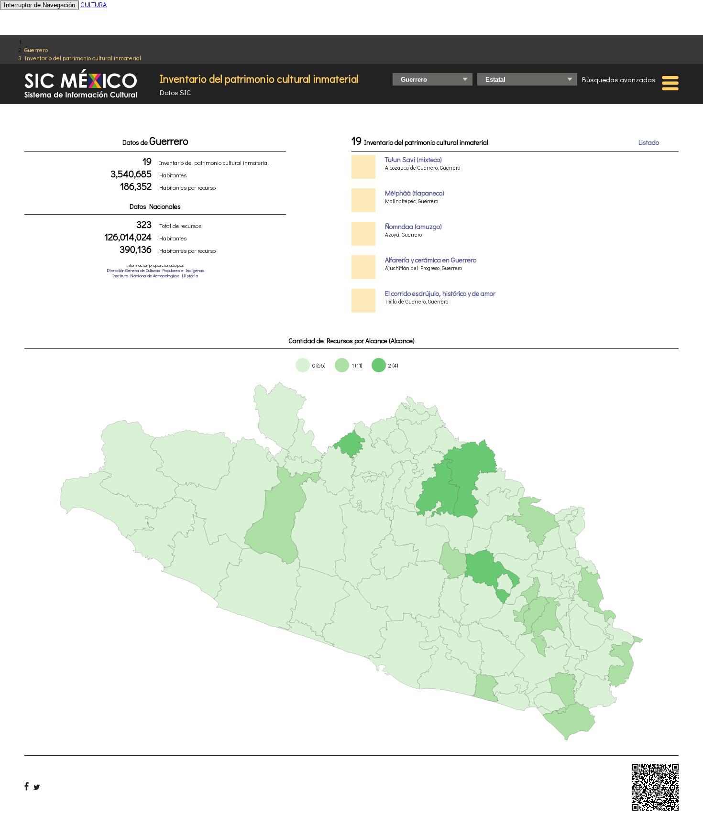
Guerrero (36, 49)
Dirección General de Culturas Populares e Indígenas (155, 270)
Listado (648, 142)
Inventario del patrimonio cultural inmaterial (82, 58)
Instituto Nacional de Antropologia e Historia (155, 275)
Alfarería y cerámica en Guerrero (430, 259)
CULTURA (93, 4)
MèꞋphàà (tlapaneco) (414, 192)
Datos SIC (175, 92)
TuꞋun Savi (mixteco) (413, 159)
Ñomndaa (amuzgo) (413, 226)
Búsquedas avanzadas (619, 79)
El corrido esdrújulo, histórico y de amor (440, 293)
